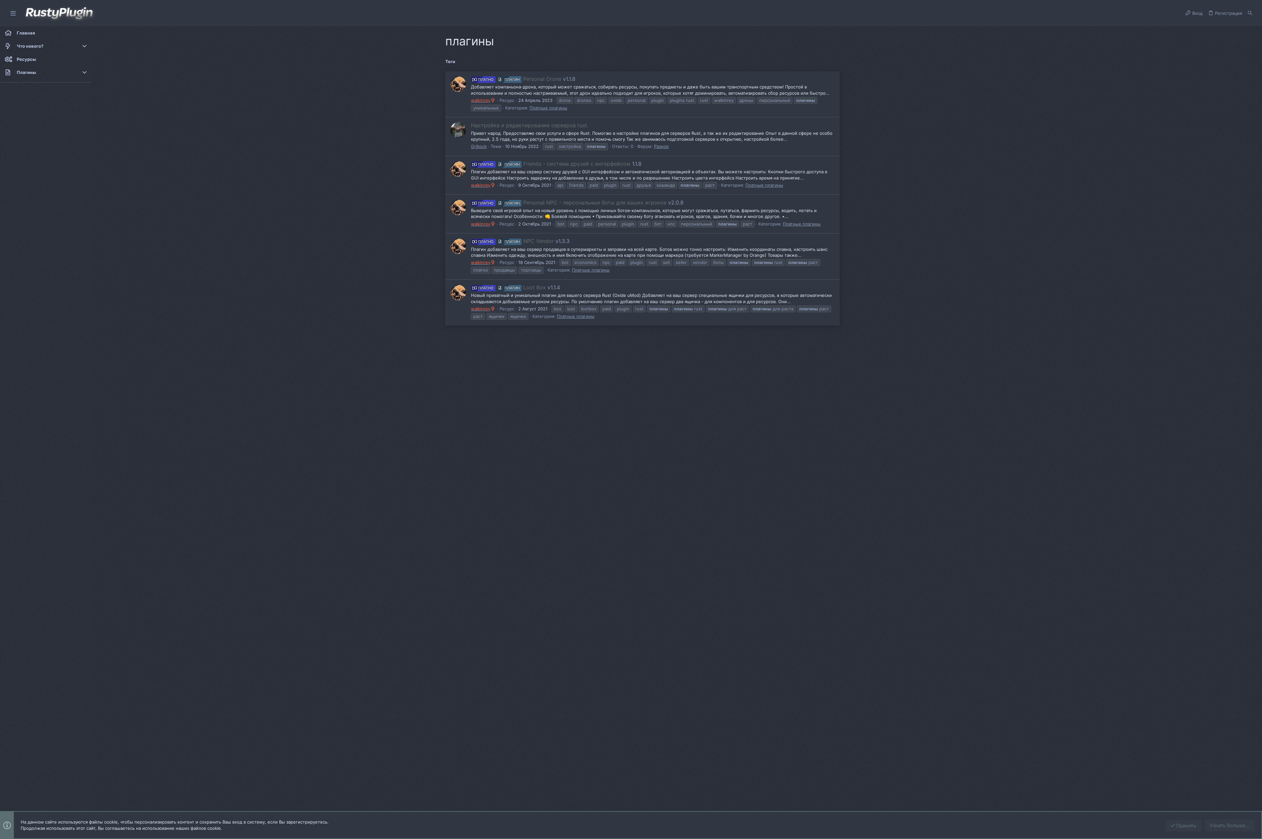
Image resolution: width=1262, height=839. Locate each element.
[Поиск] (1250, 13)
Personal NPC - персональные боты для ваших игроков (572, 202)
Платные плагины (548, 107)
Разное (661, 146)
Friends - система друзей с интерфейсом (554, 163)
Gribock (479, 146)
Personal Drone (519, 79)
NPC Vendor (516, 241)
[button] (13, 13)
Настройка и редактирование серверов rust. (529, 125)
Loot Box (512, 287)
